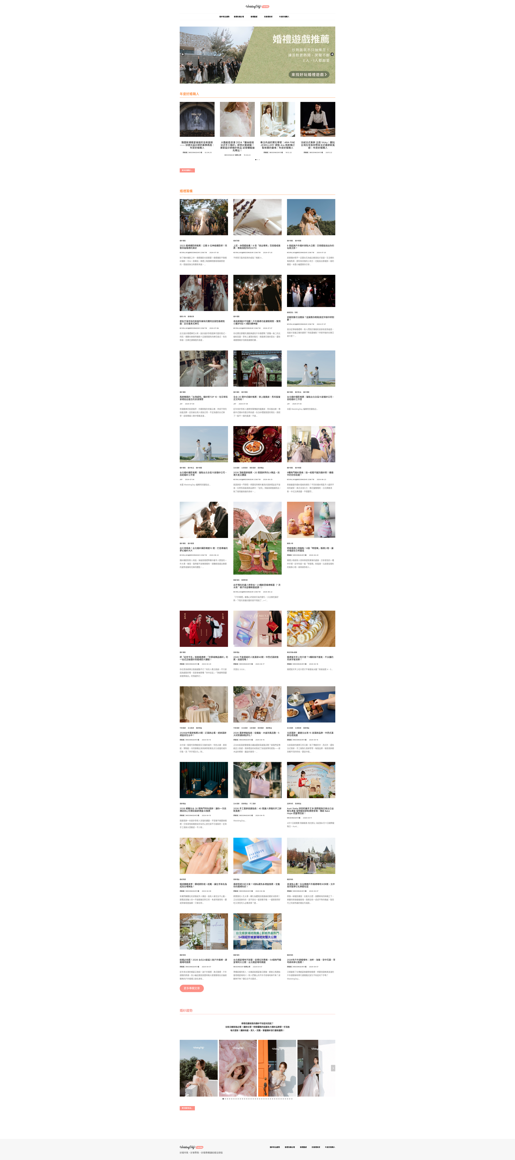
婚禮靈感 (254, 17)
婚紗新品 (298, 392)
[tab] (223, 1099)
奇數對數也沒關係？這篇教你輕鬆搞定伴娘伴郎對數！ (310, 318)
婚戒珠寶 (236, 241)
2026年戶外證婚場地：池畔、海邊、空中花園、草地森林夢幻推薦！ (311, 961)
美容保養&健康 (292, 652)
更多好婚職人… (187, 170)
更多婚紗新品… (187, 1108)
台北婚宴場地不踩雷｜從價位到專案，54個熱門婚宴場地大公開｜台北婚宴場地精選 (257, 961)
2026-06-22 (214, 555)
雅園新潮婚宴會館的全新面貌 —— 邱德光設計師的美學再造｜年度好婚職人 (197, 145)
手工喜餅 (253, 804)
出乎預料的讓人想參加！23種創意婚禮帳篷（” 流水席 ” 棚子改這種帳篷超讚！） (256, 586)
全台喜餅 (236, 468)
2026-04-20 (314, 555)
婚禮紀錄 (191, 316)
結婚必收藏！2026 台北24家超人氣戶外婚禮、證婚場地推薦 (203, 961)
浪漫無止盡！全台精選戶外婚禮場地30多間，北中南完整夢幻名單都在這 (311, 885)
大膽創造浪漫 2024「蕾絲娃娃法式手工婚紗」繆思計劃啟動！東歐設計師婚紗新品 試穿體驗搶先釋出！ (237, 146)
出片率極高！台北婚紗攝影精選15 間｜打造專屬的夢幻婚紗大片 (204, 549)
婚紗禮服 (298, 241)
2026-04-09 (206, 891)
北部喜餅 (244, 468)
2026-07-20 (267, 252)
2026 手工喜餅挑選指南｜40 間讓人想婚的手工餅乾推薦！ (257, 809)
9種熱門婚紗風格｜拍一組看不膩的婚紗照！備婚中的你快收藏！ (310, 473)
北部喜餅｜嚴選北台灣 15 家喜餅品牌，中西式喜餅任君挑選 (310, 734)
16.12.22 (289, 152)
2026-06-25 (268, 479)
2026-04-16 (313, 664)
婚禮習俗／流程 (292, 312)
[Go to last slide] (182, 1068)
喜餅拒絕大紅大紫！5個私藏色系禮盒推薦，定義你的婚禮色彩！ (256, 885)
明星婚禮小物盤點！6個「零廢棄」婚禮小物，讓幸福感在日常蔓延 (310, 549)
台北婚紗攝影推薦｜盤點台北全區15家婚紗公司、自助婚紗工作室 (310, 398)
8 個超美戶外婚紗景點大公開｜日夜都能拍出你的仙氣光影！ (310, 246)
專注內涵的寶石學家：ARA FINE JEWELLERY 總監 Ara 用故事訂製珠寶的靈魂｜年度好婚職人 (277, 145)
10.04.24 (247, 155)
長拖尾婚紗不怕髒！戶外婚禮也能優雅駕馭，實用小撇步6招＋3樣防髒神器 (257, 322)
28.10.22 (329, 152)
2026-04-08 (260, 891)
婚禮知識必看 (239, 17)
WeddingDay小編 (293, 818)
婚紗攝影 (183, 241)
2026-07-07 (267, 328)
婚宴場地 (236, 580)
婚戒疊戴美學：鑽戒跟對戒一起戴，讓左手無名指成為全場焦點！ (203, 885)
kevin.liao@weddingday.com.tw (193, 252)
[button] (256, 160)
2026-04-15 (206, 740)
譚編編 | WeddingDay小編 (192, 152)
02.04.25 (208, 152)
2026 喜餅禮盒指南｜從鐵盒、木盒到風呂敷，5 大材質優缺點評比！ (256, 734)
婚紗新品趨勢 (224, 17)
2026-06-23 (321, 479)
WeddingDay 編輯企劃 (232, 155)
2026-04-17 (259, 664)
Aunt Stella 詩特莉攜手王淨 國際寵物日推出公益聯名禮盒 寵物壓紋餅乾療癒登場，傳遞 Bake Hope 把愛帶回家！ (310, 811)
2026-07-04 (189, 404)
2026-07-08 (214, 328)
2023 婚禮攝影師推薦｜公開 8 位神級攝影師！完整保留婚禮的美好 (203, 246)
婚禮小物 (183, 316)
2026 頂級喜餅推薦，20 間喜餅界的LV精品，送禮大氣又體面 (256, 473)
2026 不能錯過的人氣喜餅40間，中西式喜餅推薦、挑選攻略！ (256, 658)
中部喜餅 (183, 728)
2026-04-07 (313, 891)
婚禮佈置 (244, 580)
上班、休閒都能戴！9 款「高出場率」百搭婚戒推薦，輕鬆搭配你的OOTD (256, 246)
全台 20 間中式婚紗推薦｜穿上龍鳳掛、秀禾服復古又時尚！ (256, 398)
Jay (181, 404)
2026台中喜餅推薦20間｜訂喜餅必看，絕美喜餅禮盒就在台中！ (203, 734)
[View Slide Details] (257, 55)
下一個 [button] (332, 54)
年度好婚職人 (284, 17)
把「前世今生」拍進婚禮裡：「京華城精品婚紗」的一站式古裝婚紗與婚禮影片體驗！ (204, 658)
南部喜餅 (253, 468)
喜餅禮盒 (261, 468)
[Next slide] (333, 1068)
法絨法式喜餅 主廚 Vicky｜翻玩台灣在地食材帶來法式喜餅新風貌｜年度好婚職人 (318, 145)
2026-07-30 (214, 252)
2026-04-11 (307, 818)
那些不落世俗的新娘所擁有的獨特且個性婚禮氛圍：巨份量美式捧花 (202, 322)
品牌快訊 (290, 804)
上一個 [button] (183, 54)
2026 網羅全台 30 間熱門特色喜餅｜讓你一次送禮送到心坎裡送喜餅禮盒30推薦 (203, 809)
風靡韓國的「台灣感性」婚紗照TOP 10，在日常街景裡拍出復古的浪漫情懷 (204, 398)
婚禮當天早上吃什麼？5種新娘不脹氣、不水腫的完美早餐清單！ (310, 658)
